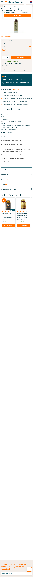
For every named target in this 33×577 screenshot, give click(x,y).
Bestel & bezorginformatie (8, 189)
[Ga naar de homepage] (12, 2)
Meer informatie (5, 170)
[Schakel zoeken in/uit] (22, 2)
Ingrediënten (5, 174)
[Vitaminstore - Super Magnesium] (8, 204)
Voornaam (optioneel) (7, 573)
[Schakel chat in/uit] (29, 569)
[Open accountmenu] (25, 2)
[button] (8, 211)
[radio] (2, 46)
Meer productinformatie (7, 36)
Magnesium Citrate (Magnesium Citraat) (22, 214)
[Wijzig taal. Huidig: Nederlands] (31, 2)
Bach (2, 11)
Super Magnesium (6, 213)
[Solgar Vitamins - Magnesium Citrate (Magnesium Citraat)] (23, 204)
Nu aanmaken (17, 15)
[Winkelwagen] (28, 2)
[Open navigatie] (2, 2)
